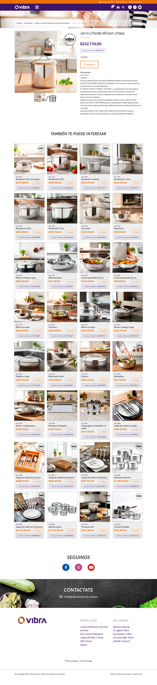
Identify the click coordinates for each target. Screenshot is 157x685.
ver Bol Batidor (128, 356)
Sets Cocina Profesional (91, 633)
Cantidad (83, 57)
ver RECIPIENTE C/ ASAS (128, 159)
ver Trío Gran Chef (95, 507)
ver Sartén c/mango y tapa (29, 257)
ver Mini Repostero (62, 257)
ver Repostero (128, 208)
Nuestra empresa (121, 626)
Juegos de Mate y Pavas (92, 637)
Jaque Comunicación (134, 674)
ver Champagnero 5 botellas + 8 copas (95, 405)
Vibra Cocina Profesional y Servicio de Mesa (52, 23)
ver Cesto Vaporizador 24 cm (95, 257)
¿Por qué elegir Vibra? (123, 637)
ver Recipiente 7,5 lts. (62, 208)
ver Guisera (95, 356)
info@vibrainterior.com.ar (80, 596)
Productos (28, 23)
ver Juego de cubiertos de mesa (29, 457)
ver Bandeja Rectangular (62, 405)
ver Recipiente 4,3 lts (29, 208)
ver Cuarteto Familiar (128, 507)
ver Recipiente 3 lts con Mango (29, 159)
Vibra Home (86, 641)
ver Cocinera (62, 307)
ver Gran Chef (95, 208)
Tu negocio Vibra (121, 630)
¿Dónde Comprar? (121, 641)
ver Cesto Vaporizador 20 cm (128, 257)
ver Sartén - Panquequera (29, 405)
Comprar (89, 64)
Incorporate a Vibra (122, 633)
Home (19, 23)
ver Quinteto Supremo (128, 457)
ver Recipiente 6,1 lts (62, 159)
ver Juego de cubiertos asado (128, 405)
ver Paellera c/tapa (29, 356)
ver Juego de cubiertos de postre (62, 457)
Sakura (83, 644)
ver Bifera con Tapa (29, 307)
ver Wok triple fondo (62, 356)
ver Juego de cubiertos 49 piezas (95, 457)
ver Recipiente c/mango (95, 159)
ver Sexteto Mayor (62, 507)
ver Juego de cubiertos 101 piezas (29, 507)
